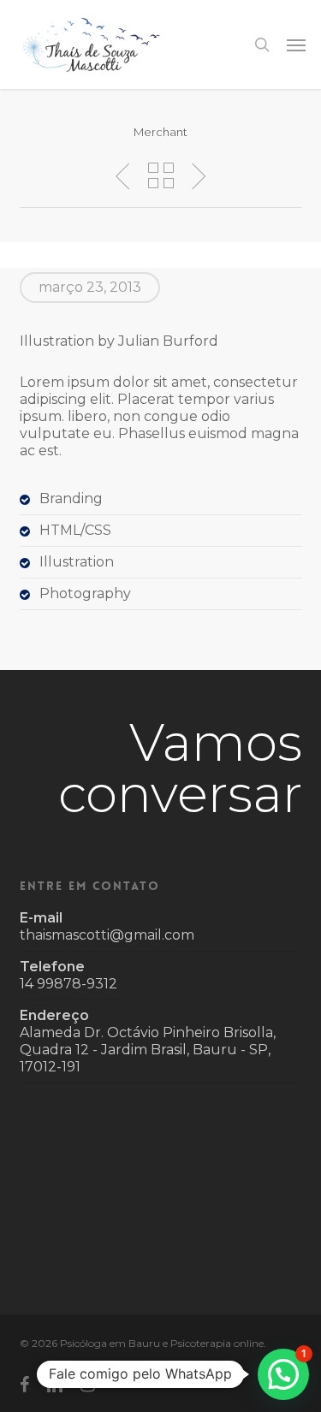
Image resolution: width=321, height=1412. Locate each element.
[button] (296, 44)
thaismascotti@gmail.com (107, 935)
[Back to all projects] (161, 175)
